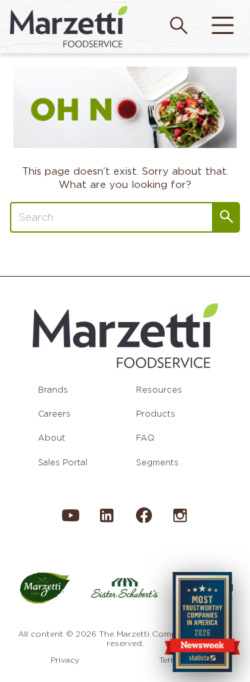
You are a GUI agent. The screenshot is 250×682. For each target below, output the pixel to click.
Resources (159, 390)
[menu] (222, 26)
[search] (178, 26)
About (51, 438)
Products (155, 414)
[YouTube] (70, 521)
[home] (68, 26)
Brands (53, 390)
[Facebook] (143, 520)
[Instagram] (180, 521)
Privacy (65, 660)
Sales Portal (62, 462)
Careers (54, 414)
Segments (157, 462)
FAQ (145, 438)
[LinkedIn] (106, 521)
